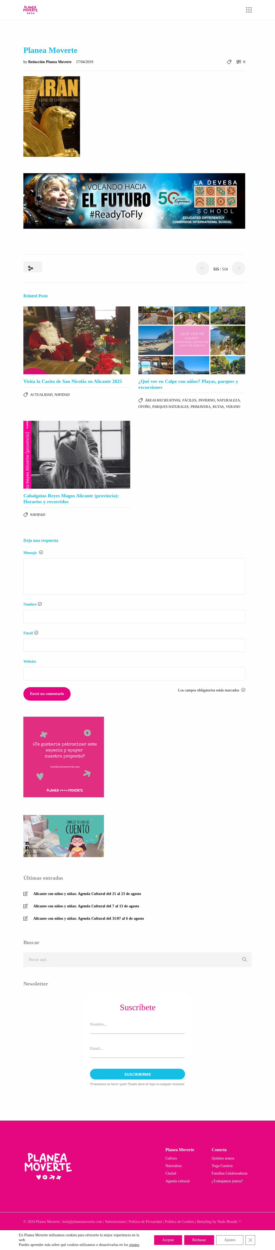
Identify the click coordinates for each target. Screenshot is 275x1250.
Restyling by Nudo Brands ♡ (219, 1222)
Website (29, 662)
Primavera (201, 407)
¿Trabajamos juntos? (227, 1181)
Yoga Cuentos (222, 1166)
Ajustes (229, 1240)
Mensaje (30, 553)
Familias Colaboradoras (229, 1173)
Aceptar (168, 1240)
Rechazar (199, 1240)
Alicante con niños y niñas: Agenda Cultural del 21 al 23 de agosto (87, 894)
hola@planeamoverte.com (82, 1222)
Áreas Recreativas (162, 400)
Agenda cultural (177, 1181)
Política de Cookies (179, 1222)
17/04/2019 (84, 62)
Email (28, 633)
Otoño (144, 407)
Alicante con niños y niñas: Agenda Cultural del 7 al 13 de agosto (86, 906)
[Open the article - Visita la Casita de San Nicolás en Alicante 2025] (76, 340)
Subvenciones (115, 1222)
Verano (233, 407)
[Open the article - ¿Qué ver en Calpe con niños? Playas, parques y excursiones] (191, 340)
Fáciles (189, 400)
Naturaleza (228, 400)
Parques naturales (170, 407)
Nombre (30, 604)
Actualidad (41, 395)
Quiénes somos (223, 1158)
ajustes (134, 1245)
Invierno (206, 400)
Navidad (62, 395)
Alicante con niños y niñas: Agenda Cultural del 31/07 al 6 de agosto (88, 918)
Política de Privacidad (145, 1222)
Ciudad (170, 1173)
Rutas (218, 407)
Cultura (171, 1158)
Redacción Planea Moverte (50, 62)
